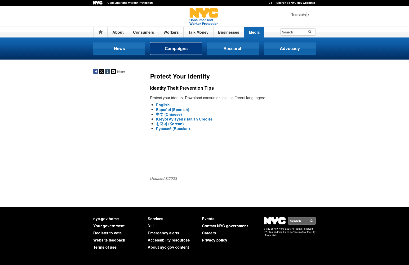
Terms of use (104, 247)
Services (155, 218)
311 (271, 2)
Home (100, 32)
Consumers (143, 32)
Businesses (228, 32)
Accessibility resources (169, 240)
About (118, 32)
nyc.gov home (106, 218)
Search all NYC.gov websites (295, 2)
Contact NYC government (225, 225)
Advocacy (290, 48)
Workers (171, 32)
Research (233, 48)
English (163, 104)
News (119, 48)
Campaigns (176, 48)
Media (254, 32)
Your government (108, 225)
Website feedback (109, 240)
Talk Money (198, 32)
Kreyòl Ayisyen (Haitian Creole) (184, 119)
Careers (209, 233)
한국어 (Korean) (170, 123)
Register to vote (107, 233)
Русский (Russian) (173, 128)
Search (315, 221)
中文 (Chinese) (169, 114)
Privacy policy (214, 240)
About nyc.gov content (168, 247)
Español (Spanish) (172, 109)
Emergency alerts (163, 233)
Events (208, 218)
